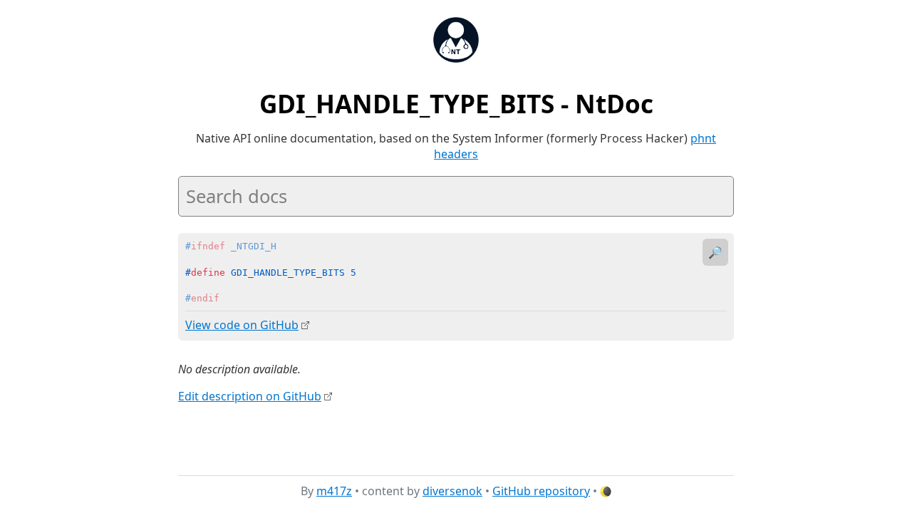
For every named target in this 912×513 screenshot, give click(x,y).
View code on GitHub (242, 325)
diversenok (452, 491)
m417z (334, 491)
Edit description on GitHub (249, 396)
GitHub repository (541, 491)
